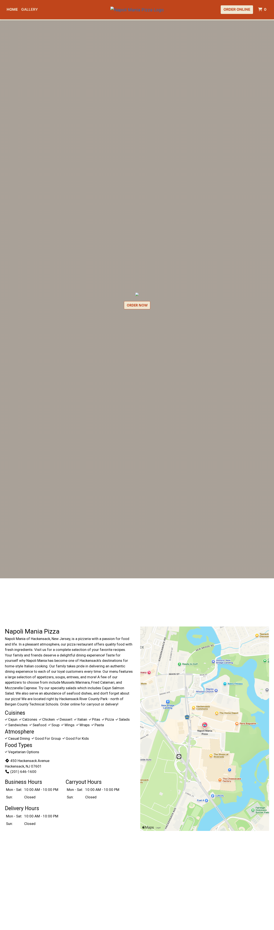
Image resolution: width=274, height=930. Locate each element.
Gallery (29, 9)
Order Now (137, 305)
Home (12, 9)
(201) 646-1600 (23, 771)
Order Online (236, 9)
